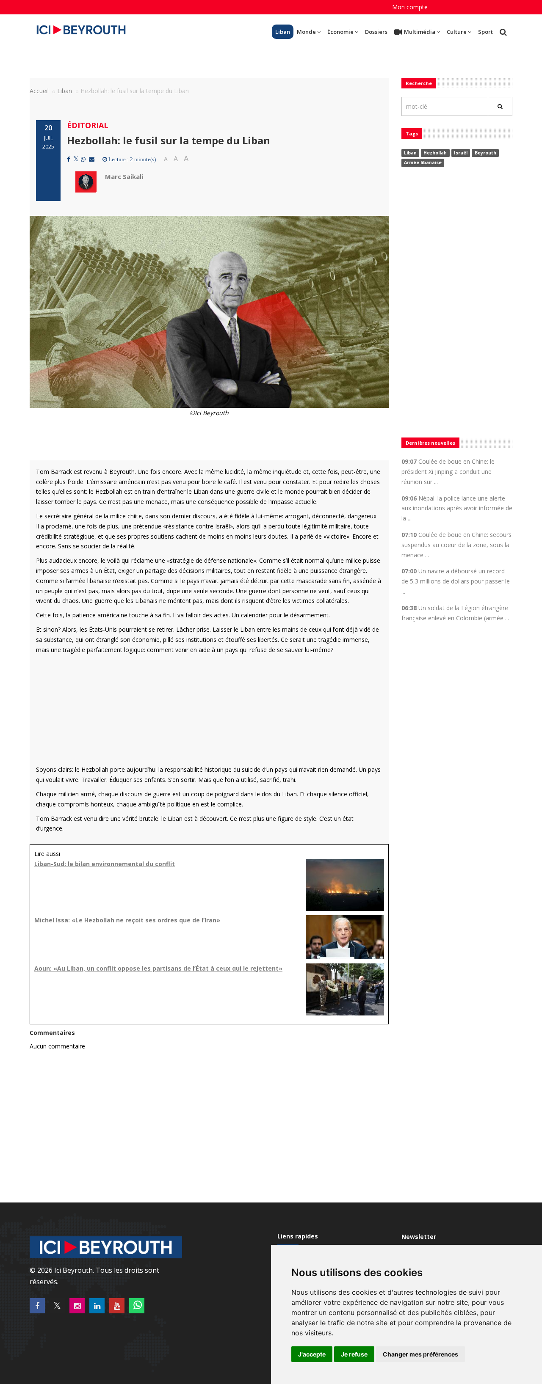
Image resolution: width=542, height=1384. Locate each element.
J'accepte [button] (312, 1354)
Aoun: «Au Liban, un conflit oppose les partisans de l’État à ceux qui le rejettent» (158, 968)
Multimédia (419, 32)
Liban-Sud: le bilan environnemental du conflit (104, 864)
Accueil (39, 91)
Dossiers (376, 32)
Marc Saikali (124, 176)
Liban (282, 32)
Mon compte (410, 7)
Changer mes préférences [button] (420, 1354)
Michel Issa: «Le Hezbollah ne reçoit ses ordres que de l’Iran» (127, 920)
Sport (485, 32)
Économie (340, 32)
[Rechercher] (500, 106)
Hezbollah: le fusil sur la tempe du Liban (168, 140)
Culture (457, 32)
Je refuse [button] (354, 1354)
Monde (306, 32)
